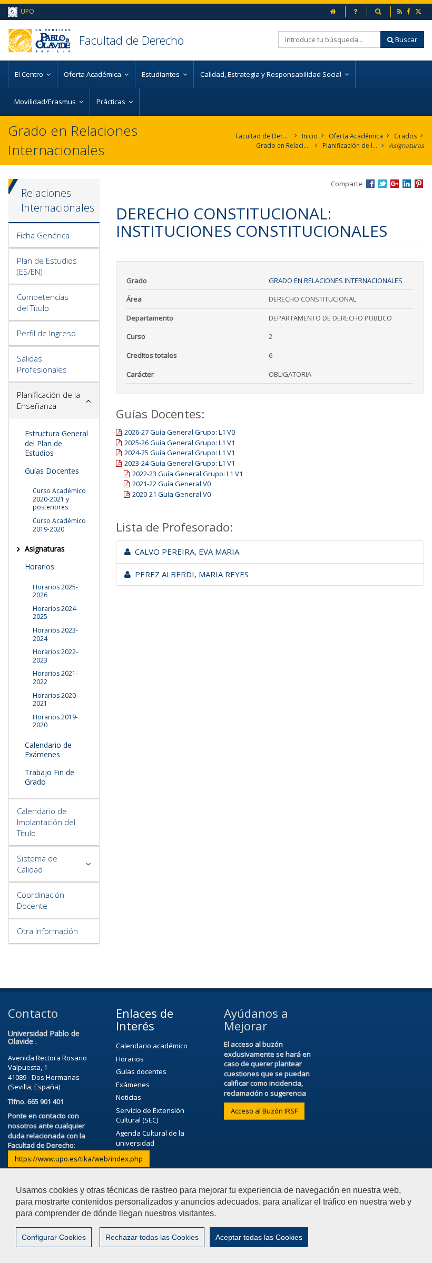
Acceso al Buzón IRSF (264, 1111)
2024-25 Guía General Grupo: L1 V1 (179, 452)
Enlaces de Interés (144, 1019)
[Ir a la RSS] (400, 11)
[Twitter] (419, 11)
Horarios (39, 567)
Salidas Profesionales (42, 364)
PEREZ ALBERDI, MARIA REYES (190, 574)
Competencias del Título (42, 302)
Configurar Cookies (54, 1237)
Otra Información (47, 931)
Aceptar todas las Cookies (258, 1237)
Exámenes (133, 1084)
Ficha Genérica (43, 235)
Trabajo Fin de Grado (49, 777)
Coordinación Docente (40, 900)
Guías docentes (141, 1071)
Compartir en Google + (394, 183)
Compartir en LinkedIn (406, 183)
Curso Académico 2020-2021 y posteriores (59, 499)
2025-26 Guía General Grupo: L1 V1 (179, 442)
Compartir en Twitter (382, 183)
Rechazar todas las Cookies (152, 1237)
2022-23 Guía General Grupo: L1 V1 (187, 473)
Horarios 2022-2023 (55, 656)
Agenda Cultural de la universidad (150, 1138)
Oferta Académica (356, 136)
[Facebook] (409, 11)
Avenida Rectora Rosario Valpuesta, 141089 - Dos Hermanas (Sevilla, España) (47, 1072)
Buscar (405, 39)
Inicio (310, 136)
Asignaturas (406, 145)
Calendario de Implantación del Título (46, 822)
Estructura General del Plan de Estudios (56, 442)
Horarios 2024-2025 (55, 613)
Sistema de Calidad (37, 864)
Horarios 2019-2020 (55, 721)
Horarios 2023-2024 (55, 634)
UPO (25, 11)
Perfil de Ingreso (46, 333)
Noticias (128, 1097)
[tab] (54, 236)
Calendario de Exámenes (48, 749)
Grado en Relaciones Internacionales (283, 145)
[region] (216, 1215)
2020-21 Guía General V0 (171, 494)
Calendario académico (152, 1045)
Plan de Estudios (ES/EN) (47, 266)
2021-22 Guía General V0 (171, 483)
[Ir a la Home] (43, 40)
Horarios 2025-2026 (55, 591)
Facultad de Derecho (131, 40)
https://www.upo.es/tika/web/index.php (79, 1159)
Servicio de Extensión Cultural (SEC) (150, 1115)
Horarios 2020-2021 (55, 699)
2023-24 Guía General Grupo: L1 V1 (179, 463)
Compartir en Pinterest (419, 183)
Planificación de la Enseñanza (350, 145)
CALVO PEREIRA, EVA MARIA (185, 551)
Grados (405, 136)
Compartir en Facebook (370, 183)
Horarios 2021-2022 (55, 677)
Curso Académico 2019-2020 (59, 525)
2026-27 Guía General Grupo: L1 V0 (179, 432)
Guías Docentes (52, 471)
